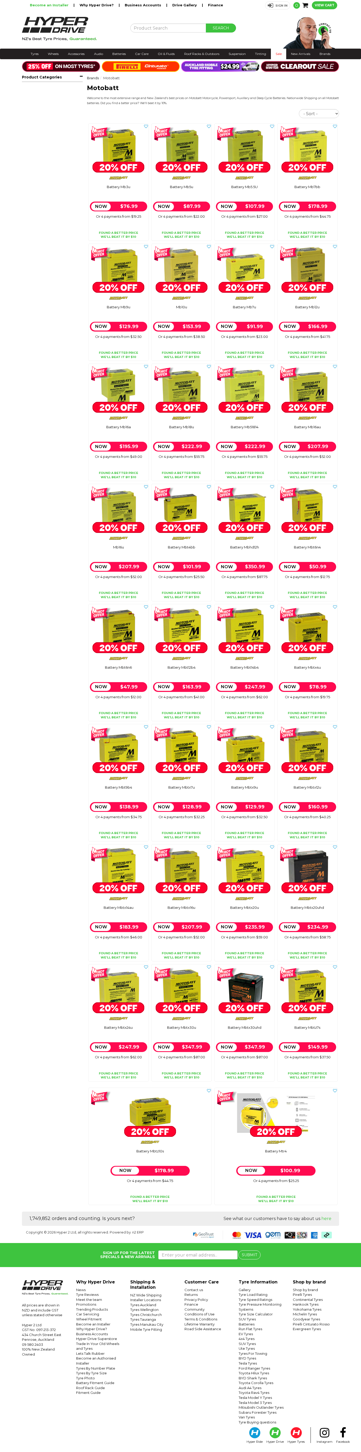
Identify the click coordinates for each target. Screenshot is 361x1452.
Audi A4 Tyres (250, 1388)
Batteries (119, 54)
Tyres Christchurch (146, 1315)
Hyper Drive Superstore (96, 1339)
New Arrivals (300, 54)
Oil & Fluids (166, 54)
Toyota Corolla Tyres (256, 1383)
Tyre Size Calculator (256, 1314)
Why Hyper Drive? (97, 5)
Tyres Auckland (143, 1305)
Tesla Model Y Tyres (255, 1397)
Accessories (76, 54)
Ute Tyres (247, 1348)
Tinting (260, 54)
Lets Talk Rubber (90, 1353)
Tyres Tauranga (143, 1319)
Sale (279, 54)
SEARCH (221, 28)
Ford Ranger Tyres (254, 1368)
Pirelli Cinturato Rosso (311, 1324)
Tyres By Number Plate (95, 1368)
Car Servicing (87, 1314)
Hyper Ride (255, 1442)
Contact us (193, 1290)
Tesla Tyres (248, 1363)
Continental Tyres (308, 1299)
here (326, 1218)
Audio (98, 54)
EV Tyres (246, 1334)
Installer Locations (145, 1300)
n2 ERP (138, 1232)
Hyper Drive (275, 1442)
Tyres (35, 54)
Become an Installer (50, 5)
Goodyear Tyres (306, 1319)
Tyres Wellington (144, 1309)
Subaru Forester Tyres (257, 1412)
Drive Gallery (185, 5)
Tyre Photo (85, 1378)
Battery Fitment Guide (95, 1383)
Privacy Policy (196, 1299)
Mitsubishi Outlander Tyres (261, 1407)
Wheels (53, 54)
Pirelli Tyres (302, 1294)
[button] (277, 5)
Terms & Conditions (200, 1319)
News (81, 1290)
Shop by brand (305, 1290)
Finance (215, 5)
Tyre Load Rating (253, 1294)
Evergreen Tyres (307, 1329)
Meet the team (89, 1299)
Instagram (324, 1442)
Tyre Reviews (87, 1294)
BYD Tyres (247, 1358)
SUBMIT (249, 1255)
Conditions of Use (199, 1314)
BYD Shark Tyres (253, 1378)
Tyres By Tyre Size (91, 1373)
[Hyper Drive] (72, 29)
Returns (191, 1294)
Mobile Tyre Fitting (146, 1329)
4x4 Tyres (246, 1339)
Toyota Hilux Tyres (254, 1373)
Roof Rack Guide (90, 1388)
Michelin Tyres (305, 1314)
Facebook (343, 1442)
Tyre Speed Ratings (255, 1299)
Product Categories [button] (42, 77)
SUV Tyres (247, 1319)
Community (194, 1309)
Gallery (245, 1290)
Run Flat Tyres (250, 1329)
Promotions (86, 1304)
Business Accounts (143, 5)
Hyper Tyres (296, 1442)
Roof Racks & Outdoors (201, 54)
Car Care (142, 54)
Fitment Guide (88, 1392)
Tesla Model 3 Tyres (255, 1402)
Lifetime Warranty (199, 1324)
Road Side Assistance (202, 1329)
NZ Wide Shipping (145, 1295)
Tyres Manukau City (146, 1324)
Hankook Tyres (305, 1304)
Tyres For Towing (253, 1353)
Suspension (237, 54)
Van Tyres (247, 1417)
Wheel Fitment (89, 1319)
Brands (325, 54)
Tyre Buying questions (257, 1422)
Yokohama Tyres (307, 1309)
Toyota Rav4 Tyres (254, 1392)
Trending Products (92, 1309)
